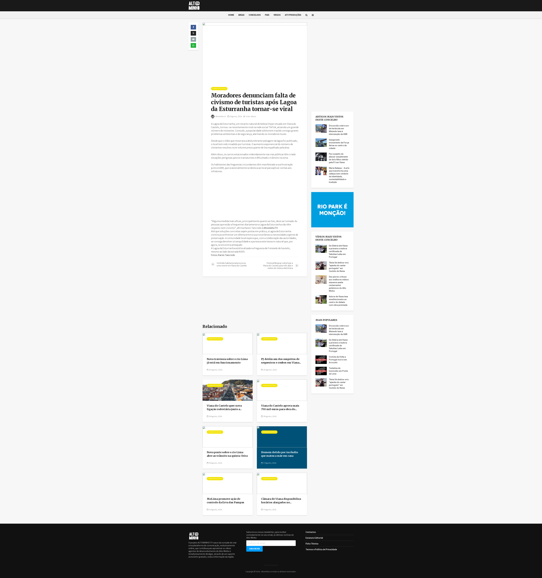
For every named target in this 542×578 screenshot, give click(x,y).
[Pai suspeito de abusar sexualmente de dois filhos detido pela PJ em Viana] (321, 156)
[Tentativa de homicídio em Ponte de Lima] (321, 371)
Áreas (241, 15)
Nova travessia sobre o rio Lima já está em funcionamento (227, 360)
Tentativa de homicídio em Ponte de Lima (338, 371)
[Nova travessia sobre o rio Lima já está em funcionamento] (228, 343)
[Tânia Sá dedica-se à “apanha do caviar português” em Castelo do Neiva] (321, 265)
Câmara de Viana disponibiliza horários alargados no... (281, 500)
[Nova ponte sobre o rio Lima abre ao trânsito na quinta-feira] (228, 436)
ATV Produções (293, 15)
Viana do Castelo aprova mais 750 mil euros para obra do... (280, 407)
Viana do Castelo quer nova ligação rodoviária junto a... (224, 407)
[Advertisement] (255, 196)
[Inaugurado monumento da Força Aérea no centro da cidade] (321, 142)
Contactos (311, 532)
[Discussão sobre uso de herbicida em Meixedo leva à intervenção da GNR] (321, 128)
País (267, 15)
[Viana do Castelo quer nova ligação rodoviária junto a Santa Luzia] (228, 390)
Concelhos (255, 15)
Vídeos (277, 15)
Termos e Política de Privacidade (321, 549)
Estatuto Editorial (314, 538)
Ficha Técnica (312, 543)
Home (231, 15)
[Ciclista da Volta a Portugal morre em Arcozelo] (321, 359)
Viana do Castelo (219, 89)
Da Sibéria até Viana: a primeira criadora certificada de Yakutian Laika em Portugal (338, 251)
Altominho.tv (220, 116)
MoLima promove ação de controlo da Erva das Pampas (225, 500)
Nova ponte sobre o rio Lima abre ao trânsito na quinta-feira (227, 454)
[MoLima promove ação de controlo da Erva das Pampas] (228, 483)
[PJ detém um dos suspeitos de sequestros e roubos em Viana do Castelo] (282, 343)
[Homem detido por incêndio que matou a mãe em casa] (282, 436)
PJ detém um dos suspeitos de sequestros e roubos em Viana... (281, 360)
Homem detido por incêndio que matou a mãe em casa (279, 454)
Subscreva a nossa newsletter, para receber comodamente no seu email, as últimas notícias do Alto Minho (270, 535)
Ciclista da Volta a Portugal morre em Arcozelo (338, 360)
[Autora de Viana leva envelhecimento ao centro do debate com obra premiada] (321, 299)
